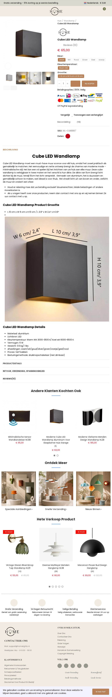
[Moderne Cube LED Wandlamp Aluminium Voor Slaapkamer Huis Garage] (56, 416)
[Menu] (5, 11)
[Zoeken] (14, 11)
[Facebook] (59, 666)
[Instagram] (66, 666)
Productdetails (12, 363)
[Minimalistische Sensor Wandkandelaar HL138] (19, 416)
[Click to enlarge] (8, 66)
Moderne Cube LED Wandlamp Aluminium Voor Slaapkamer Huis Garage (56, 439)
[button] (6, 45)
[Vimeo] (86, 666)
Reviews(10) (9, 378)
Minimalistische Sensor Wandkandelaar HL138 (19, 438)
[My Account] (95, 11)
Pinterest (67, 136)
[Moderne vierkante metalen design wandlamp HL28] (92, 416)
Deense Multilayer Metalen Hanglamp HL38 (55, 567)
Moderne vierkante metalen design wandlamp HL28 (92, 438)
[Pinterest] (73, 666)
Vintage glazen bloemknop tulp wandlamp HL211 (19, 567)
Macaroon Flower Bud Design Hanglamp (92, 567)
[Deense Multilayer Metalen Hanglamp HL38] (56, 544)
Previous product (99, 22)
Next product (107, 22)
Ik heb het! (101, 691)
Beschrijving (10, 149)
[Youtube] (79, 666)
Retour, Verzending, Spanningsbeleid (24, 371)
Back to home (103, 22)
